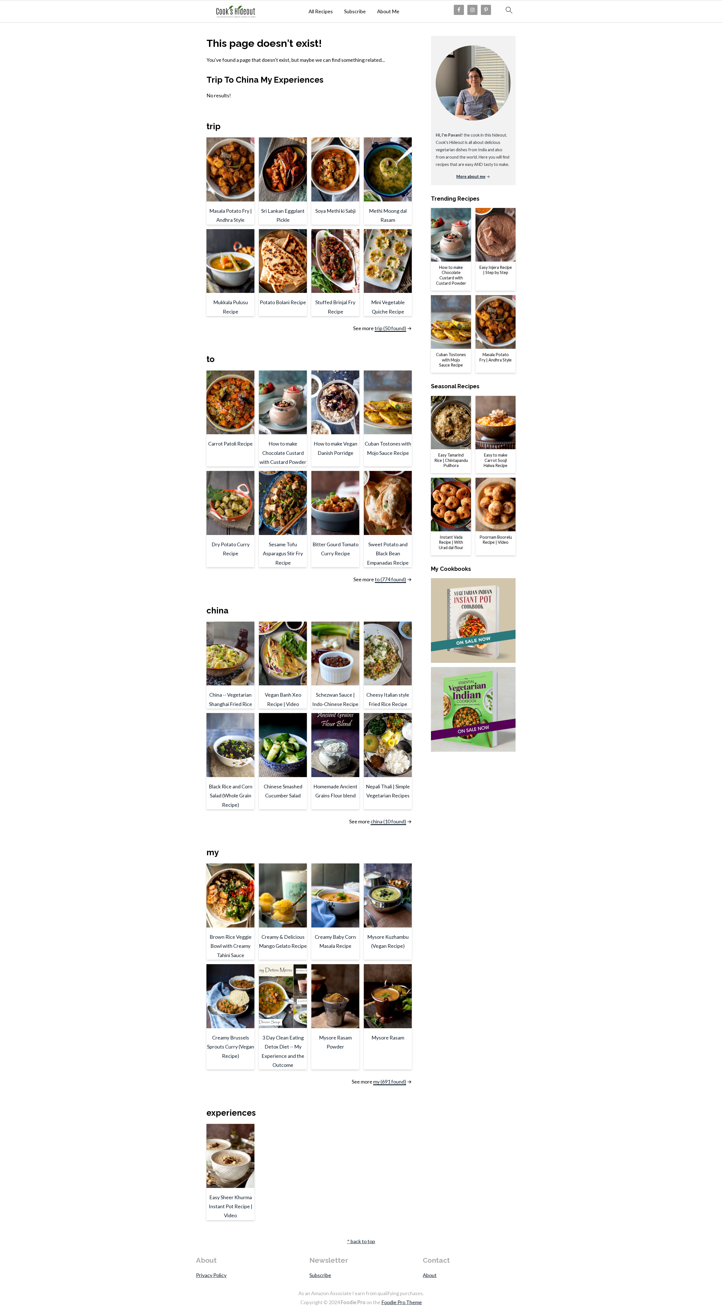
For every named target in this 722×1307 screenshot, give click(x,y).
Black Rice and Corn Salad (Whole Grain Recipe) (230, 795)
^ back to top (361, 1241)
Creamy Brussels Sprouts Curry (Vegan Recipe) (230, 1046)
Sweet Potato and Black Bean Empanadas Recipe (388, 553)
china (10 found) (388, 821)
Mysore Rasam (387, 1037)
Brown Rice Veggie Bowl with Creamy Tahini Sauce (231, 946)
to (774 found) (390, 579)
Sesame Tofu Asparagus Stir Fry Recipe (283, 553)
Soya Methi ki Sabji (335, 211)
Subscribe (355, 11)
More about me (470, 176)
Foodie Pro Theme (401, 1302)
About (430, 1275)
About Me (388, 11)
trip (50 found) (390, 328)
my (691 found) (389, 1081)
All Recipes (321, 11)
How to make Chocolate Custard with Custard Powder (282, 452)
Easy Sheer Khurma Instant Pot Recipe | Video (230, 1206)
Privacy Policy (211, 1275)
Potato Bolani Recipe (283, 302)
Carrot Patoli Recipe (230, 443)
